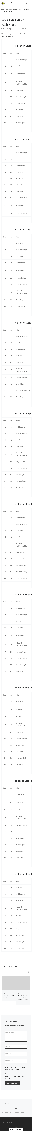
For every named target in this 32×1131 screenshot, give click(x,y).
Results (15, 9)
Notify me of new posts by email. (15, 1077)
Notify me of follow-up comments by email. (16, 1068)
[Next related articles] (29, 972)
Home (3, 9)
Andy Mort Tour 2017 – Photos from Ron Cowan (23, 997)
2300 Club (13, 1120)
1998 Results (21, 9)
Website (9, 1061)
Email (8, 1054)
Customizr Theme (24, 1122)
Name (8, 1046)
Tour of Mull (6, 29)
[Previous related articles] (24, 972)
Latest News (9, 9)
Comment (9, 1033)
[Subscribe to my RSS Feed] (16, 1127)
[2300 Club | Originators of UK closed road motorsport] (3, 3)
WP (9, 1122)
